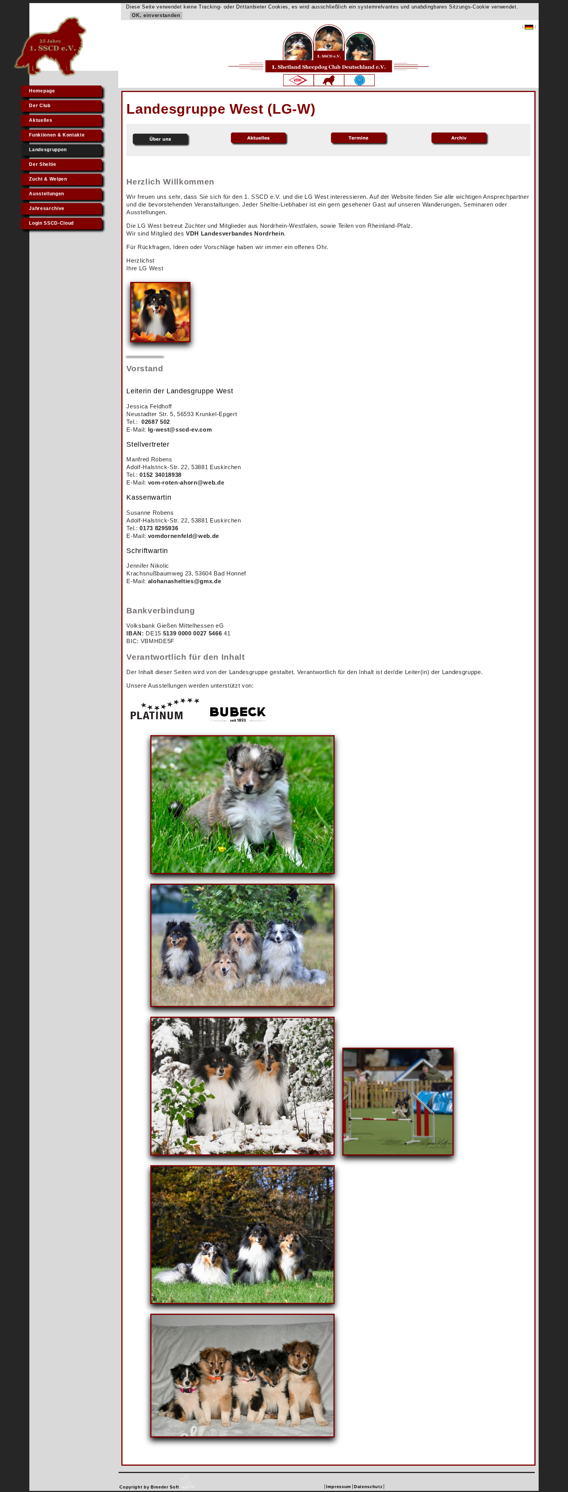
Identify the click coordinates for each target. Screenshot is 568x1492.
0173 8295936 (158, 528)
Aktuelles (40, 120)
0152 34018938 (160, 474)
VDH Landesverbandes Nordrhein (235, 233)
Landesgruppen (48, 149)
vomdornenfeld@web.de (183, 536)
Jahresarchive (47, 208)
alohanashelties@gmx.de (184, 581)
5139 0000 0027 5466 (192, 633)
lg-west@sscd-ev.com (180, 429)
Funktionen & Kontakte (57, 135)
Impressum (338, 1486)
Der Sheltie (42, 164)
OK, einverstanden (156, 15)
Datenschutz (368, 1486)
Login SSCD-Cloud (51, 223)
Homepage (42, 91)
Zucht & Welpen (48, 179)
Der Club (39, 105)
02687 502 (155, 421)
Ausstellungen (46, 193)
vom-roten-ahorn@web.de (186, 482)
